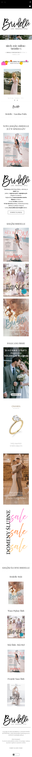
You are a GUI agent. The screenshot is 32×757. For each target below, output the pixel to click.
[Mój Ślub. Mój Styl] (16, 661)
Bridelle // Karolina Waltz (14, 52)
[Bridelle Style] (16, 593)
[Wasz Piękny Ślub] (16, 627)
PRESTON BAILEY (16, 739)
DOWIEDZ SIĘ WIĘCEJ (16, 212)
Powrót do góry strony (16, 748)
